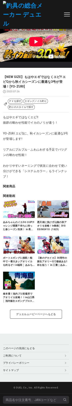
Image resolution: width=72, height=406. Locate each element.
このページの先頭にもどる (19, 348)
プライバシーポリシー (16, 362)
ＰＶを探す (15, 101)
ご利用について (12, 355)
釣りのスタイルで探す (21, 107)
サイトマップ (11, 370)
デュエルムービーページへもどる (36, 314)
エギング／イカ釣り (36, 101)
